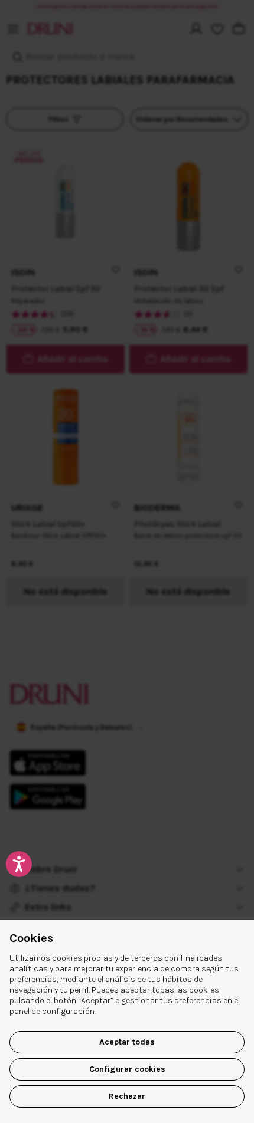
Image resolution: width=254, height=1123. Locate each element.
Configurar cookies (127, 1069)
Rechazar (127, 1096)
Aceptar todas (127, 1042)
